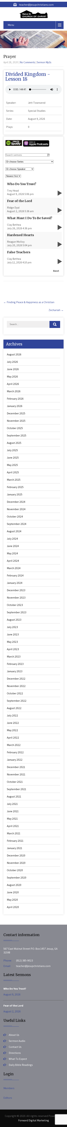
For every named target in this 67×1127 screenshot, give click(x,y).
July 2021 (12, 804)
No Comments (27, 62)
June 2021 (13, 811)
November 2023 (16, 597)
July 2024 (12, 538)
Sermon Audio (17, 1041)
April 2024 (13, 561)
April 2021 (13, 826)
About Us (14, 1035)
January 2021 (14, 848)
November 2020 (16, 863)
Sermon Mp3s (44, 62)
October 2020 (15, 870)
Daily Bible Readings (21, 1065)
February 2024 (15, 575)
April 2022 (13, 737)
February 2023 (15, 664)
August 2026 (14, 354)
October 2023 (15, 605)
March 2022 (14, 745)
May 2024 (12, 553)
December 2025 (16, 413)
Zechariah (56, 310)
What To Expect (18, 1059)
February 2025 (15, 487)
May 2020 (12, 899)
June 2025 (13, 457)
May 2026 (12, 376)
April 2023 (13, 649)
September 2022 (16, 701)
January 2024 (14, 583)
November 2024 (16, 509)
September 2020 (16, 877)
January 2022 (15, 760)
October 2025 (15, 428)
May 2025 (12, 465)
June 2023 (13, 634)
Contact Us (15, 1047)
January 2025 (14, 494)
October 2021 (15, 782)
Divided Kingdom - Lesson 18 (27, 76)
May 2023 (12, 642)
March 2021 (13, 833)
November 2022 (16, 686)
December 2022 (16, 678)
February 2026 (15, 398)
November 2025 (16, 421)
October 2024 (15, 516)
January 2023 (14, 671)
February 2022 (15, 752)
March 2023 (13, 656)
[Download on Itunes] (36, 146)
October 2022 (15, 693)
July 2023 (12, 627)
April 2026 (13, 384)
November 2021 (16, 774)
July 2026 (12, 362)
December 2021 (16, 767)
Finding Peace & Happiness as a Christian (28, 302)
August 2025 (14, 443)
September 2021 (16, 789)
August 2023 (14, 620)
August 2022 (14, 708)
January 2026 (14, 406)
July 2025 (12, 450)
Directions (15, 1053)
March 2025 (13, 480)
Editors (7, 1098)
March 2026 (13, 391)
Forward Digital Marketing (33, 1120)
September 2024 (16, 524)
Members (8, 1088)
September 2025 (16, 435)
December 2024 (16, 502)
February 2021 (15, 841)
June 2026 (13, 369)
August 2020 (14, 885)
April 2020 (13, 907)
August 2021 (14, 796)
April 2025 (13, 472)
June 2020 (13, 892)
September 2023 (16, 612)
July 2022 (12, 715)
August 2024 (14, 531)
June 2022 (13, 723)
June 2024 (13, 546)
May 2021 (12, 818)
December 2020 (16, 855)
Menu (11, 25)
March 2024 (13, 568)
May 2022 (12, 730)
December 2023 (16, 590)
